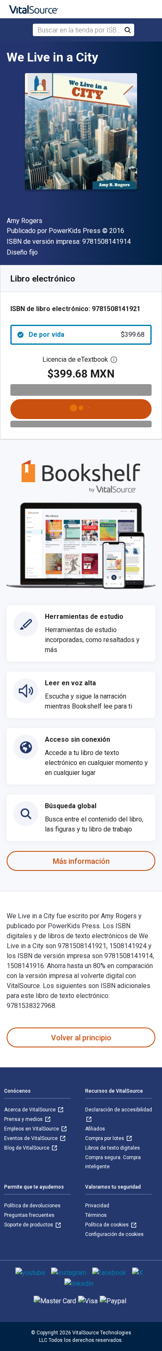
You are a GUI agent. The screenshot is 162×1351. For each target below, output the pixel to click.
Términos (96, 1215)
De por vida (87, 334)
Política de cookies (107, 1225)
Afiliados (95, 1129)
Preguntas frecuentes (29, 1215)
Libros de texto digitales (112, 1148)
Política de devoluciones (32, 1206)
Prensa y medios (24, 1119)
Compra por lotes (105, 1138)
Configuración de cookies (114, 1234)
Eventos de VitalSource (31, 1138)
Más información (81, 861)
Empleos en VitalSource (32, 1129)
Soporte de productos (29, 1225)
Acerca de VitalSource (30, 1110)
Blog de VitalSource (27, 1148)
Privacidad (97, 1206)
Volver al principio (81, 1037)
